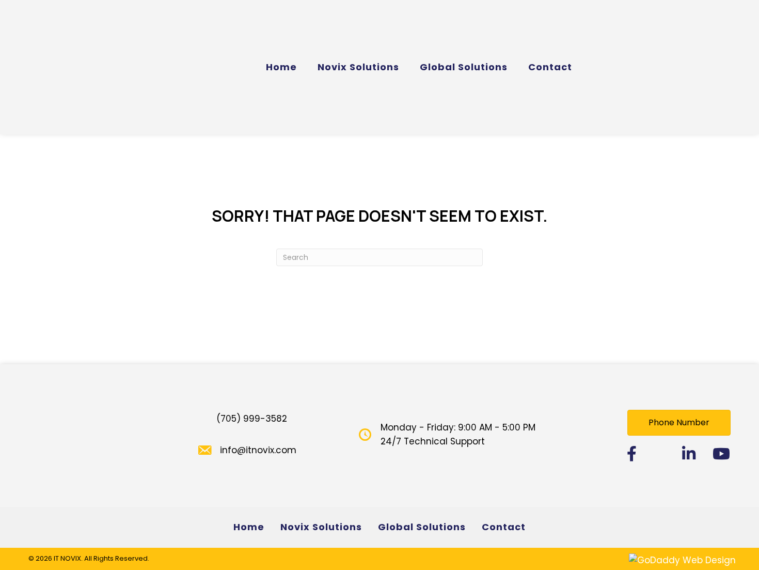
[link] (281, 67)
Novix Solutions (321, 526)
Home (248, 526)
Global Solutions (422, 526)
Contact (504, 526)
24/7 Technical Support (433, 441)
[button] (679, 423)
